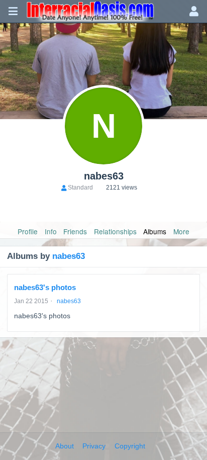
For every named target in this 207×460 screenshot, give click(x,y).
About (64, 446)
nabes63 (68, 256)
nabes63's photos (45, 287)
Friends (75, 231)
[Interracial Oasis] (103, 12)
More (181, 231)
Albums (154, 231)
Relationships (115, 231)
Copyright (130, 446)
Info (51, 231)
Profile (28, 231)
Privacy (94, 446)
